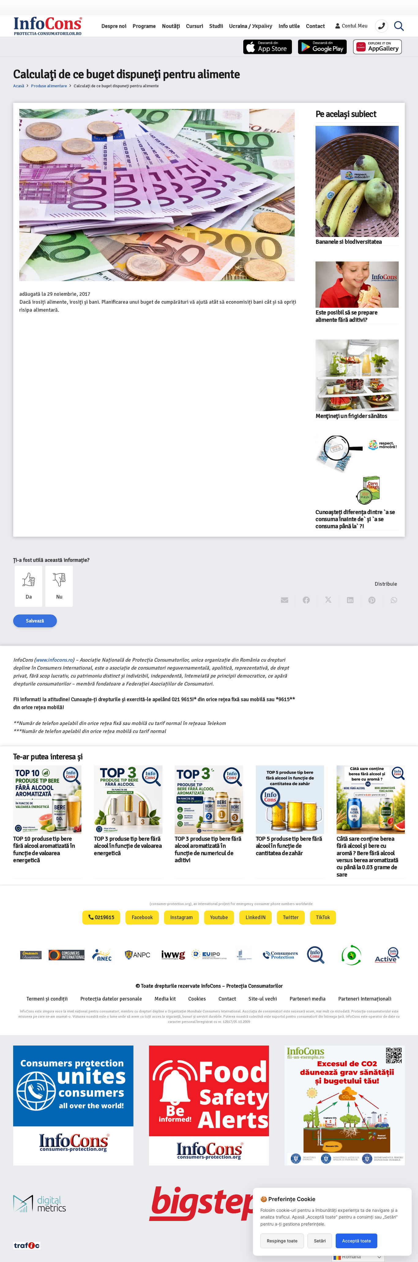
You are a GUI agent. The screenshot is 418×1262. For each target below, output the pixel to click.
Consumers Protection (126, 904)
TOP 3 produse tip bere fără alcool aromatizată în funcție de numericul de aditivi (208, 849)
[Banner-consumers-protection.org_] (73, 1106)
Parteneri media (307, 999)
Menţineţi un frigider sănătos (351, 416)
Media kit (165, 999)
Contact (227, 999)
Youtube (219, 917)
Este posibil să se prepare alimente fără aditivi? (346, 316)
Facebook (142, 917)
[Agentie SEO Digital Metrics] (73, 1203)
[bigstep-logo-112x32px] (209, 1203)
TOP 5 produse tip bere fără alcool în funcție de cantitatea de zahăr (289, 846)
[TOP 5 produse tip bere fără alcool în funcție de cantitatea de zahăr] (290, 799)
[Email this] (285, 600)
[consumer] (31, 955)
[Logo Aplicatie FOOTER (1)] (316, 955)
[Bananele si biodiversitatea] (357, 181)
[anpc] (137, 955)
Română (351, 1256)
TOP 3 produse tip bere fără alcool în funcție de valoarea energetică (128, 846)
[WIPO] (244, 955)
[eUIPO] (209, 955)
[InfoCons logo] (48, 26)
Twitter (291, 917)
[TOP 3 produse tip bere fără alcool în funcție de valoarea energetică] (128, 799)
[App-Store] (267, 47)
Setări (320, 1240)
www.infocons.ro (54, 660)
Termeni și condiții (47, 999)
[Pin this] (372, 600)
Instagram (181, 917)
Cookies (197, 999)
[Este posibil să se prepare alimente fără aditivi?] (357, 284)
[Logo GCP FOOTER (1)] (351, 955)
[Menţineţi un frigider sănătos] (357, 375)
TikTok (323, 917)
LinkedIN (255, 917)
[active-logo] (387, 955)
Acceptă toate (356, 1240)
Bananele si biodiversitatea (348, 242)
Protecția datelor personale (111, 999)
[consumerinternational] (66, 955)
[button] (399, 26)
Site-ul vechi (262, 999)
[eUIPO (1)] (280, 955)
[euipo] (173, 955)
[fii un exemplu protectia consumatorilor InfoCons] (345, 1106)
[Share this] (306, 600)
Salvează (35, 621)
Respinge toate (282, 1240)
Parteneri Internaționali (364, 999)
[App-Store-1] (322, 47)
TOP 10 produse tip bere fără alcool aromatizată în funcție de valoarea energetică (44, 849)
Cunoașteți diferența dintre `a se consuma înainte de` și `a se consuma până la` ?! (355, 519)
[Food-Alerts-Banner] (209, 1106)
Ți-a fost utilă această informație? (51, 560)
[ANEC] (102, 955)
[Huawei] (377, 47)
